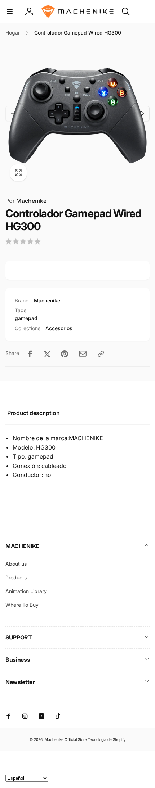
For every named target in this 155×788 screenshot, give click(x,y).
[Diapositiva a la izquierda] (13, 113)
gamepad (26, 318)
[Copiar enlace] (101, 353)
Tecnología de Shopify (107, 739)
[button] (10, 11)
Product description (33, 412)
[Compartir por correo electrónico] (82, 353)
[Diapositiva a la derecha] (142, 113)
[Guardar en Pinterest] (64, 353)
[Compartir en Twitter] (47, 353)
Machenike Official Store (66, 739)
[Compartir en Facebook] (30, 353)
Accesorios (58, 328)
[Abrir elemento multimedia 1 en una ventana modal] (77, 114)
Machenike (25, 200)
